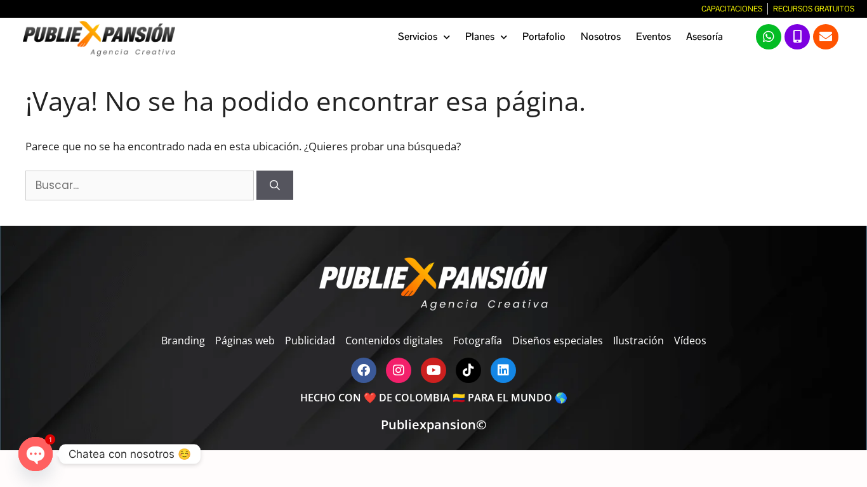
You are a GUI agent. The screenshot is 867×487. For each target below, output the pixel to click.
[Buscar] (274, 185)
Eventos (653, 36)
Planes (479, 36)
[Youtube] (433, 370)
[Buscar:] (140, 185)
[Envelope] (825, 36)
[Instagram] (398, 370)
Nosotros (601, 36)
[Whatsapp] (768, 36)
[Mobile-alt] (797, 36)
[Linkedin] (503, 370)
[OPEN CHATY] (35, 454)
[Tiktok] (468, 370)
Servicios (417, 36)
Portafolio (544, 36)
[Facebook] (363, 370)
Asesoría (704, 36)
